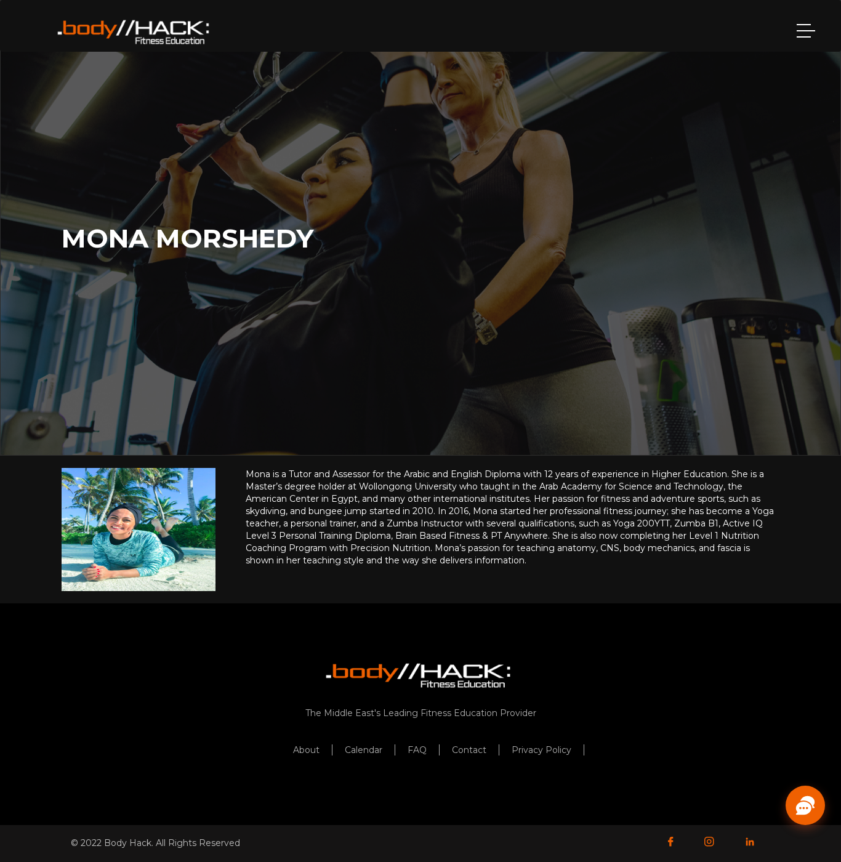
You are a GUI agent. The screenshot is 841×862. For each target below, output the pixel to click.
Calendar (363, 749)
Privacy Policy (541, 749)
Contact (469, 749)
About (306, 749)
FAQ (417, 749)
